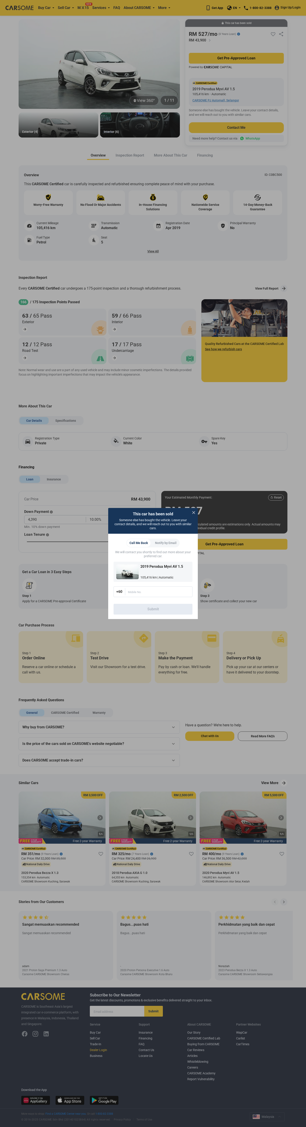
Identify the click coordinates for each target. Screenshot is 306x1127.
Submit (153, 609)
